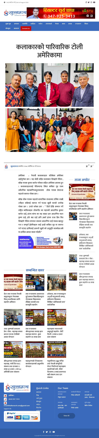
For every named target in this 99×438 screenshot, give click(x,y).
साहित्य (33, 24)
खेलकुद (8, 28)
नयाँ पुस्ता (39, 398)
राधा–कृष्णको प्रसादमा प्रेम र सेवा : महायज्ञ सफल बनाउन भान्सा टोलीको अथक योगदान (13, 333)
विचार (86, 24)
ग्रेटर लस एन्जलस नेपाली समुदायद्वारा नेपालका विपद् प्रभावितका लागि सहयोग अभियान (12, 298)
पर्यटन (40, 24)
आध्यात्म (16, 28)
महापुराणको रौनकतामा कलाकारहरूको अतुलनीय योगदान (35, 363)
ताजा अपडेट (82, 180)
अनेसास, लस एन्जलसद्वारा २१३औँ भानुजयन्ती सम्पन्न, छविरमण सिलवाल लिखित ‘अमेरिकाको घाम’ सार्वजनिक (56, 299)
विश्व (37, 395)
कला (63, 24)
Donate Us (26, 28)
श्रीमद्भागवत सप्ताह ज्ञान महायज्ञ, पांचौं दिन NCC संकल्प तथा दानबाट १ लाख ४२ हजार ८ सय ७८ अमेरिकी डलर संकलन (12, 366)
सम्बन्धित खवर (35, 270)
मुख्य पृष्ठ (8, 24)
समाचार (16, 24)
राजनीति (24, 24)
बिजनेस (38, 407)
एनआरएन (78, 24)
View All (66, 415)
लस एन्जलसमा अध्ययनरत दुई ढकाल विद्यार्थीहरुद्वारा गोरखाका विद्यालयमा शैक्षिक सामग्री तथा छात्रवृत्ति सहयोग (35, 299)
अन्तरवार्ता (49, 24)
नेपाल (57, 24)
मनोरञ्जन (38, 411)
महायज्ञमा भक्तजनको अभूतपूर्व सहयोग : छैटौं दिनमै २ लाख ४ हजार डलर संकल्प (55, 333)
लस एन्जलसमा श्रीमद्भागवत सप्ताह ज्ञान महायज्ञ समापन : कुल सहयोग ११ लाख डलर (34, 333)
